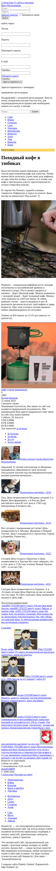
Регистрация (14, 5)
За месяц (12, 436)
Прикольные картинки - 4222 (35, 553)
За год (10, 439)
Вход (4, 5)
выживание (21, 389)
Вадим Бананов (9, 398)
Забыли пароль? (9, 15)
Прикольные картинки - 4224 (35, 492)
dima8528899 (8, 769)
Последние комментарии (14, 602)
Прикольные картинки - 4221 (35, 584)
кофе (3, 389)
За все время (14, 442)
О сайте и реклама (24, 2)
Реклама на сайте (23, 774)
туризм (10, 389)
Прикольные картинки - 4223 (35, 523)
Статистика (7, 2)
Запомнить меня (30, 15)
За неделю (12, 433)
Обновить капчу (10, 76)
